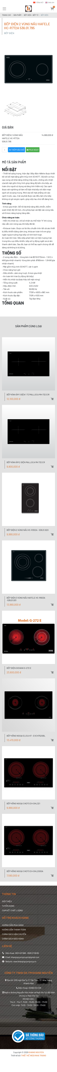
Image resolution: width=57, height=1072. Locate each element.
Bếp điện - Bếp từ (31, 15)
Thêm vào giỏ (17, 149)
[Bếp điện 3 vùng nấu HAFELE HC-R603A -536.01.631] (28, 567)
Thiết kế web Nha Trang (33, 1055)
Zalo (55, 324)
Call (55, 328)
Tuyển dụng (8, 906)
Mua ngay (34, 149)
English (51, 2)
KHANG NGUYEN (36, 1052)
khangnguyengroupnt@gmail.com (25, 957)
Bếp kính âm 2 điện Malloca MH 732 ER (26, 462)
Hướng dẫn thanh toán (14, 929)
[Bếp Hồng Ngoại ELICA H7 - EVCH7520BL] (28, 705)
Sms (55, 333)
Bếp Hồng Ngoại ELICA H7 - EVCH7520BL (26, 735)
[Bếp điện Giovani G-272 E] (28, 637)
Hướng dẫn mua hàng (13, 925)
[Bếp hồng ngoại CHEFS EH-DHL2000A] (28, 840)
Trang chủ (6, 15)
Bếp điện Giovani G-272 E (19, 668)
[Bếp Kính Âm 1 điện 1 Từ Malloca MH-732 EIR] (28, 364)
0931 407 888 (20, 953)
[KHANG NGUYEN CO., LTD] (28, 8)
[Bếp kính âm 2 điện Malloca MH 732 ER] (28, 431)
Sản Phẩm (17, 15)
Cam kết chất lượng (12, 910)
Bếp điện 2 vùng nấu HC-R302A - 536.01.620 (28, 530)
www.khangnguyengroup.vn (24, 961)
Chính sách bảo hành (13, 938)
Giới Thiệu (7, 901)
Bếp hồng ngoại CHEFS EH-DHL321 (23, 803)
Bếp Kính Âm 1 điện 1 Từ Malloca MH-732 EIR (28, 394)
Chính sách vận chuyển (14, 934)
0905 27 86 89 (33, 953)
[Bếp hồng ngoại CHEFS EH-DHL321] (28, 772)
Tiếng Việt (40, 2)
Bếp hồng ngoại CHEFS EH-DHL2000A (25, 871)
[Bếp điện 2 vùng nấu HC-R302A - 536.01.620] (28, 499)
